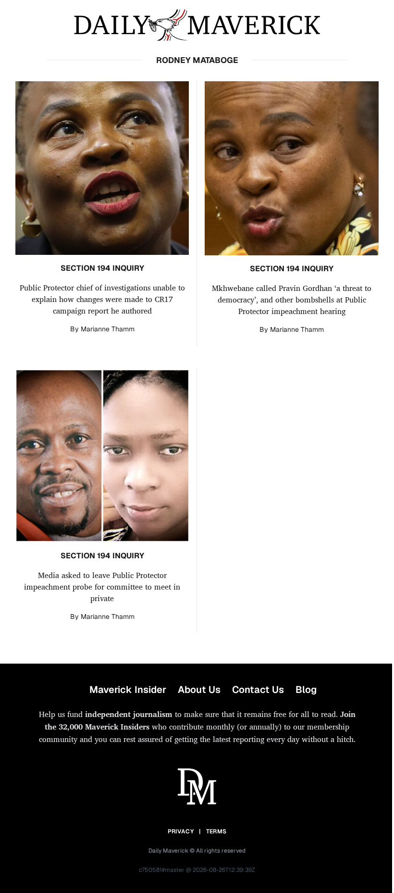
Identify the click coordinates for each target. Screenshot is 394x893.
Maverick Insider (127, 689)
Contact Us (258, 689)
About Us (199, 689)
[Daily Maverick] (197, 25)
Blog (306, 689)
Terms (216, 831)
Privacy (181, 831)
